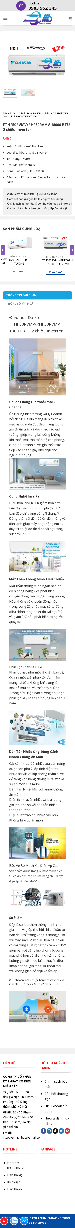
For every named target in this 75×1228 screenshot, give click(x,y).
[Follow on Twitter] (61, 1131)
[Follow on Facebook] (43, 1131)
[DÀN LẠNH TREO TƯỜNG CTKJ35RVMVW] (19, 243)
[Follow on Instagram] (49, 1131)
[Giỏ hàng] (70, 18)
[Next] (65, 62)
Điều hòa (18, 317)
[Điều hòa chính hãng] (38, 18)
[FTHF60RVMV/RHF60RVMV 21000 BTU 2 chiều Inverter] (55, 243)
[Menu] (5, 18)
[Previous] (9, 62)
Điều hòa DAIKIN (31, 113)
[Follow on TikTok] (55, 1131)
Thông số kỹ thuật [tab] (20, 303)
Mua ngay (19, 271)
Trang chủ (10, 113)
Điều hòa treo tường (25, 116)
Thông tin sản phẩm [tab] (21, 295)
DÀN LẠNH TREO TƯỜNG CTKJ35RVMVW (19, 261)
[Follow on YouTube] (67, 1131)
